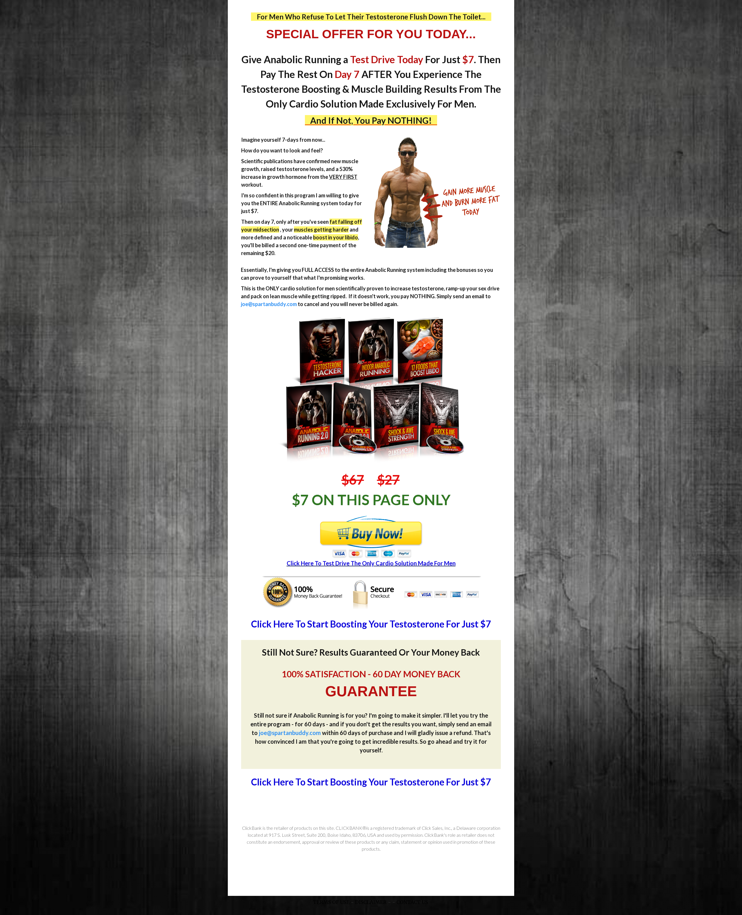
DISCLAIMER (371, 902)
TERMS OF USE (331, 902)
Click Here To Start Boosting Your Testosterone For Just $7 (371, 624)
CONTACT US (413, 902)
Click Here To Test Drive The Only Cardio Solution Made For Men (371, 563)
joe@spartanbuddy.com (269, 304)
